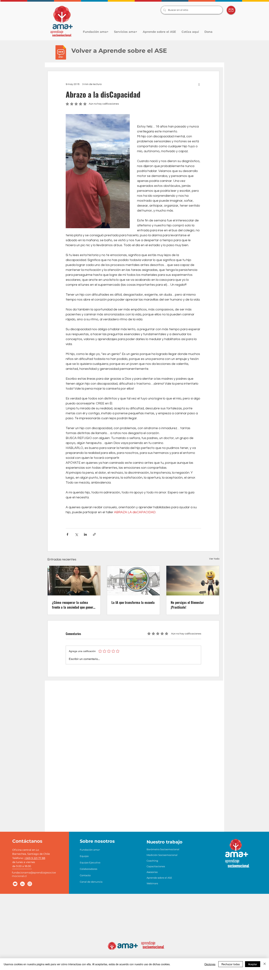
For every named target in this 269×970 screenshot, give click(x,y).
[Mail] (231, 10)
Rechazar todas (230, 964)
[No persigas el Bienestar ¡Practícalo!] (192, 580)
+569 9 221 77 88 (34, 858)
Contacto (85, 875)
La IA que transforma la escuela (133, 602)
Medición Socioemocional (156, 855)
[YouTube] (15, 884)
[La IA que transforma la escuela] (133, 580)
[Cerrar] (264, 964)
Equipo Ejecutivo (89, 862)
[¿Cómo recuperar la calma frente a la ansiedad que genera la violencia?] (74, 580)
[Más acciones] (199, 84)
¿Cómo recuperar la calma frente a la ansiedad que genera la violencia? (73, 605)
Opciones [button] (209, 964)
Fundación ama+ (89, 849)
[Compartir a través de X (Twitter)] (76, 534)
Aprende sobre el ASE (156, 877)
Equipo (84, 856)
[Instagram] (29, 884)
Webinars (152, 883)
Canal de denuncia (89, 881)
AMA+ (236, 853)
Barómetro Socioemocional (156, 849)
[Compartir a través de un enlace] (94, 534)
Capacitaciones (156, 866)
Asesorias (152, 872)
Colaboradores (88, 868)
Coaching (152, 860)
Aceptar (252, 964)
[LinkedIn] (22, 884)
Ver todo (214, 559)
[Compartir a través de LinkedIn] (85, 534)
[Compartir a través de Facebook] (67, 534)
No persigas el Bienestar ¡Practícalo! (187, 605)
